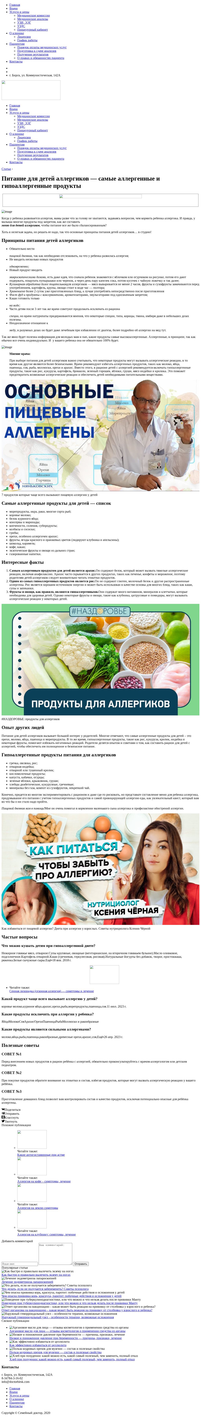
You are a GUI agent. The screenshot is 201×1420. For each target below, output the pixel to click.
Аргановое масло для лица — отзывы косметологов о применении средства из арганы (67, 1331)
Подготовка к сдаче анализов (36, 51)
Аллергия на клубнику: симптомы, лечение (46, 1234)
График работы (27, 40)
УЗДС (21, 26)
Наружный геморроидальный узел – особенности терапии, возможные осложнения (58, 1317)
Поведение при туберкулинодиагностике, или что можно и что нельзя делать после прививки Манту (70, 1303)
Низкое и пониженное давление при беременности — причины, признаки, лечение (65, 1338)
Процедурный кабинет (32, 29)
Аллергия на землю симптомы (37, 1208)
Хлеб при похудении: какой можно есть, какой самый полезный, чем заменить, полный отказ (72, 1359)
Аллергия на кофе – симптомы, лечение (44, 1181)
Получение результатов (32, 54)
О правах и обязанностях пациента (40, 58)
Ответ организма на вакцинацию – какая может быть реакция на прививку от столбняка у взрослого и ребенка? (77, 1310)
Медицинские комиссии (33, 15)
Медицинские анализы (32, 19)
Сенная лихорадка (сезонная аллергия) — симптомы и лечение (51, 991)
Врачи (13, 8)
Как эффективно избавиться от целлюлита (37, 1345)
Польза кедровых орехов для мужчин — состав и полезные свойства (55, 1352)
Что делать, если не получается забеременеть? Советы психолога (45, 1289)
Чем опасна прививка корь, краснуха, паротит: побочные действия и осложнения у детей (62, 1296)
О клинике (16, 33)
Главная (14, 4)
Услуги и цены (19, 12)
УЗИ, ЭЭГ (24, 22)
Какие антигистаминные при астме (41, 1154)
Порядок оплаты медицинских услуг (42, 47)
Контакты (16, 61)
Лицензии (24, 36)
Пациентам (17, 43)
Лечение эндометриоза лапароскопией (27, 1281)
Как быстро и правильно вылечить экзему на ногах (36, 1274)
